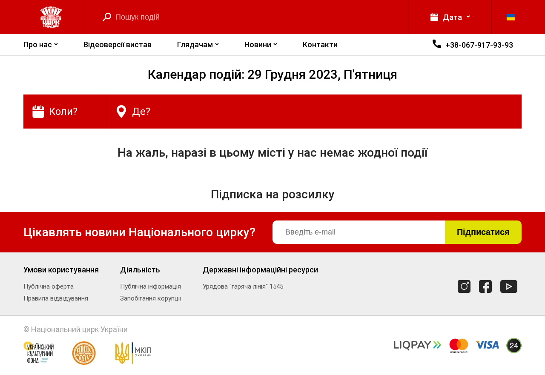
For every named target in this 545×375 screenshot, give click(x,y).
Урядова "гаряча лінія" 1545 (243, 286)
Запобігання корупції (150, 298)
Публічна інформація (150, 286)
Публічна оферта (48, 286)
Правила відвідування (55, 298)
